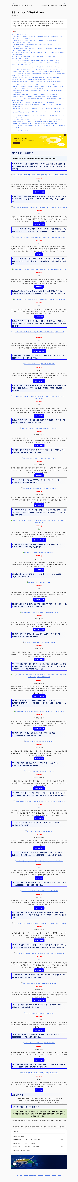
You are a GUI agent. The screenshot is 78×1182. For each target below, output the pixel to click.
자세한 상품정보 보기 (39, 696)
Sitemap (26, 1175)
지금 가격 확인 (39, 818)
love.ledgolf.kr (32, 1175)
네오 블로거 (47, 1175)
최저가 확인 (39, 878)
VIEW (59, 1175)
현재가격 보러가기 (39, 599)
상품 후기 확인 (39, 569)
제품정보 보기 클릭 (39, 192)
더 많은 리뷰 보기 (39, 788)
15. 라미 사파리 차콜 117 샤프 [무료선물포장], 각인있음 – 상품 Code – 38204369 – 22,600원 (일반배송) (37, 81)
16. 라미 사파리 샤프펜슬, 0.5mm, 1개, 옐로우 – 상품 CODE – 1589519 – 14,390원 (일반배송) (35, 84)
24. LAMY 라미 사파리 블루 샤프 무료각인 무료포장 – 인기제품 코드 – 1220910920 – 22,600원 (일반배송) (38, 108)
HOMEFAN (40, 1175)
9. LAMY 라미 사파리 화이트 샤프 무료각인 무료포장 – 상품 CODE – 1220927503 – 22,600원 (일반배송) (37, 67)
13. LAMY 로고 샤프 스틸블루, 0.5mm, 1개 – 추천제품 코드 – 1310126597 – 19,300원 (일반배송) (35, 77)
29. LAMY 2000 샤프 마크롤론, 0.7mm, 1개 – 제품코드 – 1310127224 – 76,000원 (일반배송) (34, 123)
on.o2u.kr (54, 1175)
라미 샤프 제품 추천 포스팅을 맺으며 (21, 130)
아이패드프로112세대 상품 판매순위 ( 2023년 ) (24, 1150)
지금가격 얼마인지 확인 (39, 540)
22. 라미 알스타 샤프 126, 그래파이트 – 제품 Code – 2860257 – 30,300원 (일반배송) (33, 102)
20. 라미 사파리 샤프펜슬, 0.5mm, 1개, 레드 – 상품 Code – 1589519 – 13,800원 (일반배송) (34, 96)
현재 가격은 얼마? (39, 381)
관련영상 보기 (15, 127)
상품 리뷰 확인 (39, 758)
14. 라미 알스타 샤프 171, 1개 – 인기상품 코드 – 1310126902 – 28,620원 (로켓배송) (32, 79)
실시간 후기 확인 (39, 659)
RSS (21, 1175)
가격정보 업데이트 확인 (39, 1000)
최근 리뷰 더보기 (39, 908)
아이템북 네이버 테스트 (18, 1136)
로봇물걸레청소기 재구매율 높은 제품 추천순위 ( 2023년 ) (26, 1139)
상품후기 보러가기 (39, 728)
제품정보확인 (39, 475)
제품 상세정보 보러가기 (39, 351)
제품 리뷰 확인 (39, 316)
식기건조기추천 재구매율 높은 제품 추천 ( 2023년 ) (25, 1143)
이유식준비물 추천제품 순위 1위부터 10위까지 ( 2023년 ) (26, 1146)
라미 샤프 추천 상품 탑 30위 (19, 34)
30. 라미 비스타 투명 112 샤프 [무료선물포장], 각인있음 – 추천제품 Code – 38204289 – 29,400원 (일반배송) (38, 125)
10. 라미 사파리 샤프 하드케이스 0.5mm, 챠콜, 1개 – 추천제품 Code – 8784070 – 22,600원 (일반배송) (37, 69)
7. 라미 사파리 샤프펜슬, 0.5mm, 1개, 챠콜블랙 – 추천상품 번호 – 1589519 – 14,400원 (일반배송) (35, 60)
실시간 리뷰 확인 (39, 445)
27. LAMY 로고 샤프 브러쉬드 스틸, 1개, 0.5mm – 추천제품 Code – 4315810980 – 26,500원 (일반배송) (37, 119)
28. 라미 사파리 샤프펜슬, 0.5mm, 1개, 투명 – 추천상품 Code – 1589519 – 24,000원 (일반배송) (35, 121)
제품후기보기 (39, 286)
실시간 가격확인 (39, 415)
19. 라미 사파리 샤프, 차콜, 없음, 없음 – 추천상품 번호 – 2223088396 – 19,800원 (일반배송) (34, 94)
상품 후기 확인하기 (39, 224)
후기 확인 (39, 254)
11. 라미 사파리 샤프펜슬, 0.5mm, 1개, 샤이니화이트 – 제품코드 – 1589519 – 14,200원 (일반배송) (36, 71)
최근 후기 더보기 (39, 1060)
